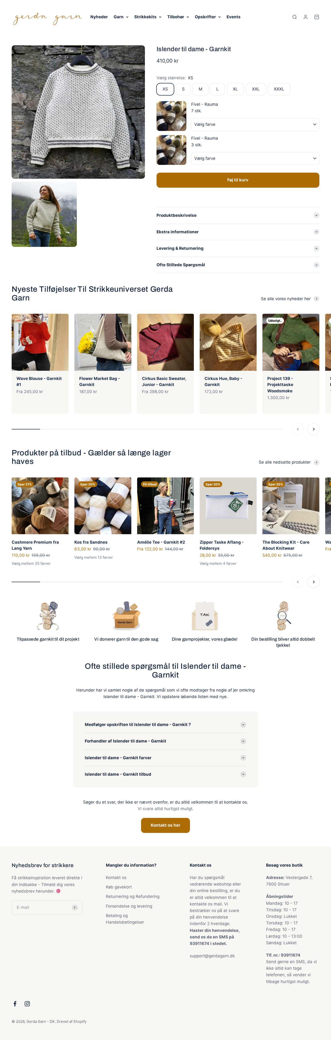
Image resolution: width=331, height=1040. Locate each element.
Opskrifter (205, 16)
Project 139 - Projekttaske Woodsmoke (280, 384)
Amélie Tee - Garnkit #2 (161, 542)
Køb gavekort (119, 887)
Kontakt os (116, 877)
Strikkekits (145, 16)
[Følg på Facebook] (15, 1003)
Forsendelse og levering (129, 906)
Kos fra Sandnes (91, 542)
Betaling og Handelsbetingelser (125, 919)
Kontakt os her (165, 825)
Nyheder (99, 16)
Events (234, 16)
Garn (119, 16)
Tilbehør (175, 16)
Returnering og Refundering (132, 896)
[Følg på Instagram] (27, 1003)
